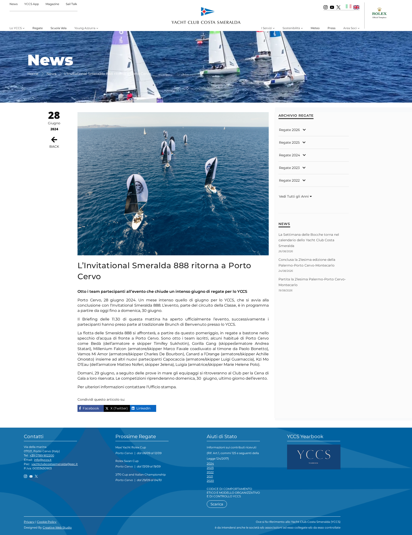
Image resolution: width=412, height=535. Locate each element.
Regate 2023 (289, 168)
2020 (210, 481)
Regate (37, 28)
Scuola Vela (59, 28)
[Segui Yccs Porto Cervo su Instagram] (326, 7)
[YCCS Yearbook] (313, 456)
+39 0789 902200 (42, 455)
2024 (210, 463)
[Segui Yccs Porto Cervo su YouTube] (332, 7)
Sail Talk (71, 4)
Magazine (52, 4)
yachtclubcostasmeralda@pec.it (54, 464)
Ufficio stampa (162, 387)
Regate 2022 (289, 180)
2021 (210, 476)
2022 (210, 472)
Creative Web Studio (57, 527)
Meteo (315, 28)
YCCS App (31, 4)
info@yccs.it (43, 460)
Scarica (217, 504)
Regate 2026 (289, 130)
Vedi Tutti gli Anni (294, 196)
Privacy (29, 522)
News (14, 4)
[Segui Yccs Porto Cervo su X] (338, 7)
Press (331, 28)
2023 (210, 468)
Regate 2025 (289, 142)
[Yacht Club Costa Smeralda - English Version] (356, 7)
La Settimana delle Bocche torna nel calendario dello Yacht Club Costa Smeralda (308, 240)
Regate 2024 (289, 155)
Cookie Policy (47, 522)
